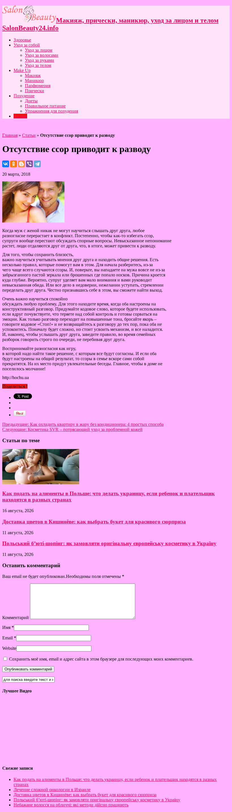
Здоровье (22, 40)
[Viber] (29, 163)
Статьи (20, 116)
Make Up (22, 70)
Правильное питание (45, 106)
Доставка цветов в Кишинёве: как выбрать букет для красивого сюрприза (94, 522)
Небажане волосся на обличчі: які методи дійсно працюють (71, 804)
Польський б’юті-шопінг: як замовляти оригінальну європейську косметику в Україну (109, 543)
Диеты (31, 100)
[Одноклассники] (13, 163)
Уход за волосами (41, 55)
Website (9, 648)
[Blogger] (21, 163)
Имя (6, 627)
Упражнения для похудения (51, 111)
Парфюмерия (37, 85)
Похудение (24, 95)
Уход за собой (27, 45)
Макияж (33, 75)
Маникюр (34, 80)
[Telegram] (37, 163)
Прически (34, 90)
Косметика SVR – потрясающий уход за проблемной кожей (72, 429)
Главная (10, 135)
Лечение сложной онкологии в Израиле (52, 789)
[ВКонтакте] (5, 163)
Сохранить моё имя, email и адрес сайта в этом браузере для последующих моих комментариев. (101, 659)
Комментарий (15, 617)
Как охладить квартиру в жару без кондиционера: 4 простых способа (83, 424)
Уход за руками (39, 60)
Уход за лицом (38, 50)
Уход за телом (38, 65)
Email (7, 637)
